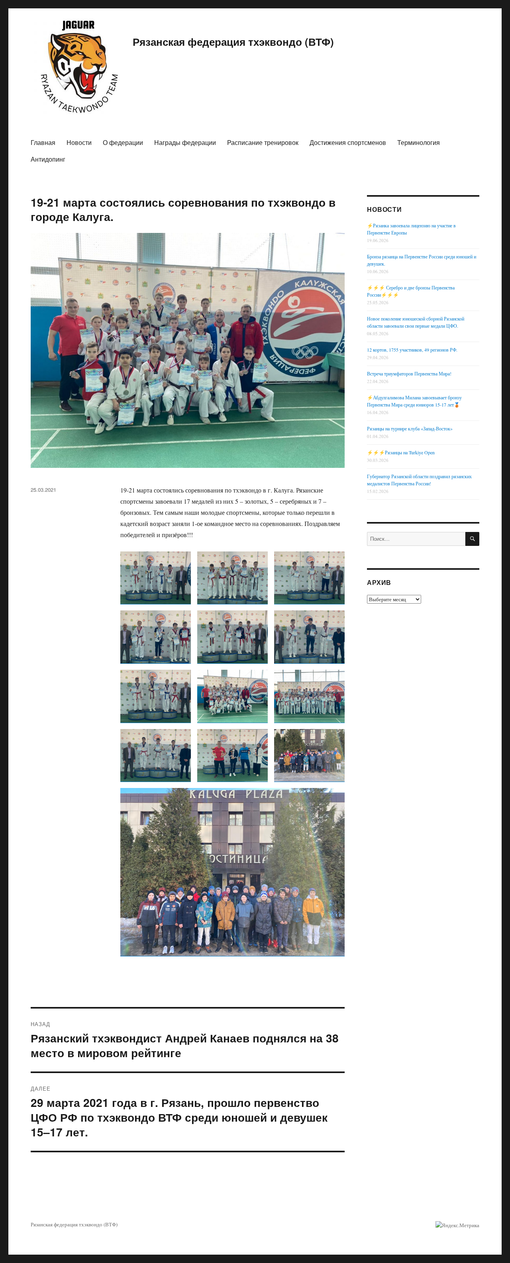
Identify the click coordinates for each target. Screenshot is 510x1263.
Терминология (418, 142)
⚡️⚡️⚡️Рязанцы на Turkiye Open (401, 452)
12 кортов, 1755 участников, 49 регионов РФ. (412, 349)
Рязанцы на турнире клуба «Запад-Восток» (410, 428)
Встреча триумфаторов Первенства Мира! (409, 373)
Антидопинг (48, 159)
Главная (43, 142)
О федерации (123, 142)
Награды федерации (185, 142)
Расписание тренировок (262, 142)
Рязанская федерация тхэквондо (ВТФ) (233, 41)
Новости (79, 142)
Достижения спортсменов (348, 142)
